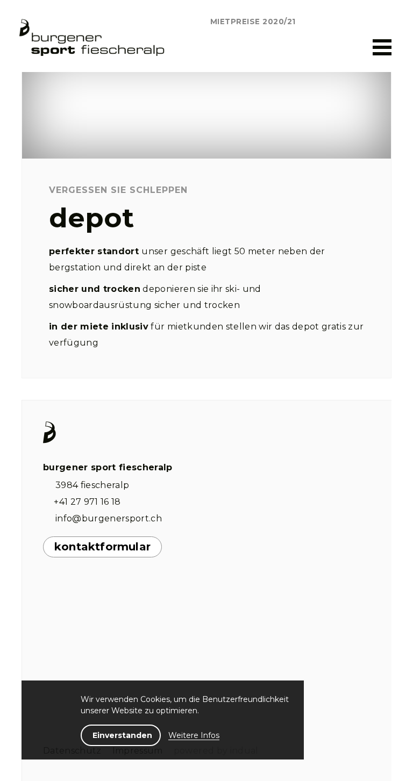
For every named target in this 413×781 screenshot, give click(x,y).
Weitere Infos (193, 735)
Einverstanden (122, 735)
